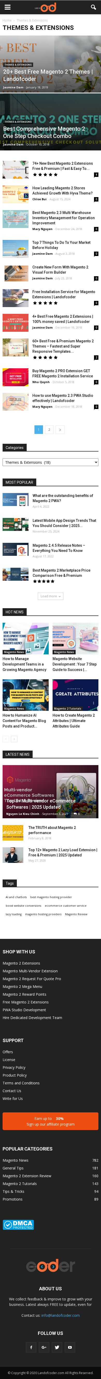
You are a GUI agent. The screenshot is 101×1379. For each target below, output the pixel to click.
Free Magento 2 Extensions (26, 1002)
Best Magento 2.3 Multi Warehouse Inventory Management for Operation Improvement (63, 218)
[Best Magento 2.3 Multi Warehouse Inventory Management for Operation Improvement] (15, 219)
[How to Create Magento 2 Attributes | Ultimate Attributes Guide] (76, 695)
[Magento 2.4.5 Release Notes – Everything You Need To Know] (15, 549)
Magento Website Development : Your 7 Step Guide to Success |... (75, 664)
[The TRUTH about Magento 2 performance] (13, 833)
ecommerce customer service (65, 905)
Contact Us (12, 1090)
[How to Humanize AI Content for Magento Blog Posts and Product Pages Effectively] (26, 695)
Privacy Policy (14, 1067)
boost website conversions (23, 905)
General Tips (13, 1168)
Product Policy (15, 1075)
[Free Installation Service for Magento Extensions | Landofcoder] (15, 298)
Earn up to (51, 1121)
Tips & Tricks (13, 1191)
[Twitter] (57, 1347)
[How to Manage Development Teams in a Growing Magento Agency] (26, 638)
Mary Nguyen (42, 229)
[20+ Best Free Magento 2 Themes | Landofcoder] (50, 79)
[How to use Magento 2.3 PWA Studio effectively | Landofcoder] (15, 402)
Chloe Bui (39, 199)
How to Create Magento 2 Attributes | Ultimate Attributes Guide (74, 720)
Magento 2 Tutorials (67, 708)
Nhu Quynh (41, 382)
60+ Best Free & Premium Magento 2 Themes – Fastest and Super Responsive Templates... (63, 346)
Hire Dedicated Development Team (32, 1017)
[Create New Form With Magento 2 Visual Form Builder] (15, 273)
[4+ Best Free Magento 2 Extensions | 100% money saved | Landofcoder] (15, 323)
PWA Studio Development (24, 1009)
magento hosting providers (43, 914)
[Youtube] (70, 1347)
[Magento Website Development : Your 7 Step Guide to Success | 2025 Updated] (76, 638)
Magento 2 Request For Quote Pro (32, 978)
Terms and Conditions (21, 1082)
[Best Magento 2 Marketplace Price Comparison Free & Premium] (15, 574)
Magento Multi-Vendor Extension (30, 970)
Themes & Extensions (18, 65)
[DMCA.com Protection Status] (18, 1228)
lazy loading (13, 914)
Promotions (13, 1199)
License (9, 1059)
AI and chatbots (16, 897)
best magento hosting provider (51, 897)
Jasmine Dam (13, 87)
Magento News (14, 652)
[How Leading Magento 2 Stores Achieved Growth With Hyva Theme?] (15, 194)
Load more (49, 596)
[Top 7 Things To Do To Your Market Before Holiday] (15, 249)
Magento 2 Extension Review (27, 1175)
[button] (93, 7)
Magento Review (76, 914)
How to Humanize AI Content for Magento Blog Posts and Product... (24, 720)
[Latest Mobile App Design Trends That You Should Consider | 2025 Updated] (15, 524)
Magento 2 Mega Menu (22, 986)
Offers (8, 1051)
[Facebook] (31, 1347)
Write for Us (13, 1098)
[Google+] (44, 1347)
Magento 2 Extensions (21, 963)
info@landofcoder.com (60, 1315)
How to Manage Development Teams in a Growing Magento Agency (24, 664)
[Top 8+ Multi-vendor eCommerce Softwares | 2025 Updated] (50, 791)
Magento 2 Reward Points (24, 994)
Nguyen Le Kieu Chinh (22, 814)
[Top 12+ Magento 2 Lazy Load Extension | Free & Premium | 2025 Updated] (13, 855)
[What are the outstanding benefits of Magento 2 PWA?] (15, 499)
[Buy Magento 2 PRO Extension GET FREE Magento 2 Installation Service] (15, 377)
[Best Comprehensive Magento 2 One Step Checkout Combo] (50, 137)
